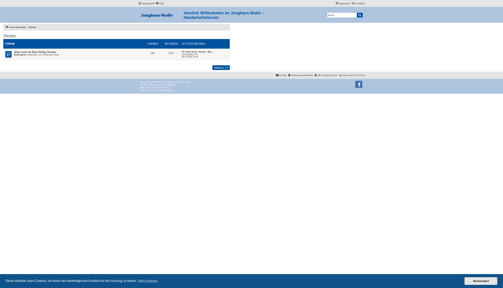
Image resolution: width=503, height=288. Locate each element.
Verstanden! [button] (481, 281)
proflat (148, 87)
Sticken (9, 36)
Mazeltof (161, 87)
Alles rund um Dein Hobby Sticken (35, 52)
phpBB (155, 82)
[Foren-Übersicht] (161, 15)
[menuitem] (159, 3)
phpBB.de (172, 85)
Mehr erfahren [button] (148, 281)
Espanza (190, 54)
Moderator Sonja (51, 55)
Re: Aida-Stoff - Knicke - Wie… (197, 52)
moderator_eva (35, 55)
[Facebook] (358, 84)
